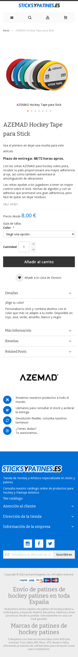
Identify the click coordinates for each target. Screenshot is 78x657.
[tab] (39, 293)
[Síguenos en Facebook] (39, 543)
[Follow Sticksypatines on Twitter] (50, 543)
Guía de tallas (12, 223)
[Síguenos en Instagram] (28, 543)
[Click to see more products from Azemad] (39, 377)
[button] (28, 111)
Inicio (6, 30)
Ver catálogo (13, 498)
